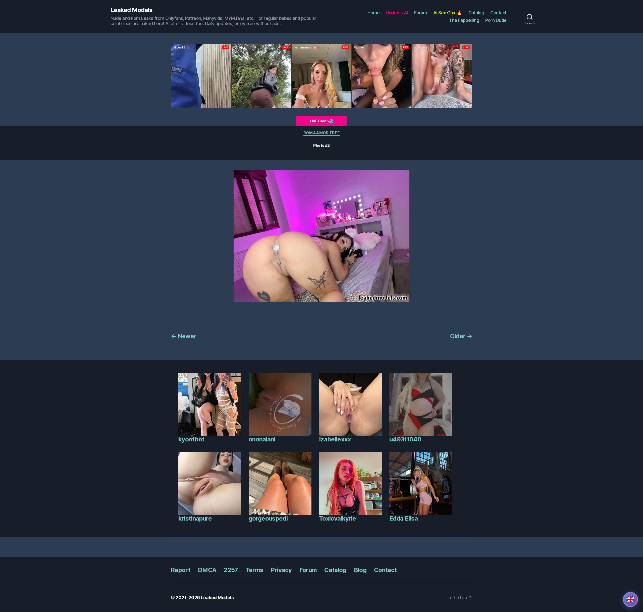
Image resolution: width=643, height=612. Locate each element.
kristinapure (195, 518)
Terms (254, 570)
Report (180, 570)
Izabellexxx (335, 439)
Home (373, 12)
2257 (231, 570)
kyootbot (191, 439)
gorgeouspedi (268, 518)
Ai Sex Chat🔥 (447, 12)
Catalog (476, 12)
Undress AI (397, 12)
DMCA (207, 570)
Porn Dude (496, 20)
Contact (498, 12)
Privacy (281, 570)
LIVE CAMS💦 (321, 121)
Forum (420, 12)
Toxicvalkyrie (337, 518)
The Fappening (464, 20)
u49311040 (405, 439)
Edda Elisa (403, 518)
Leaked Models (131, 10)
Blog (360, 570)
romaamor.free (321, 133)
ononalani (262, 439)
